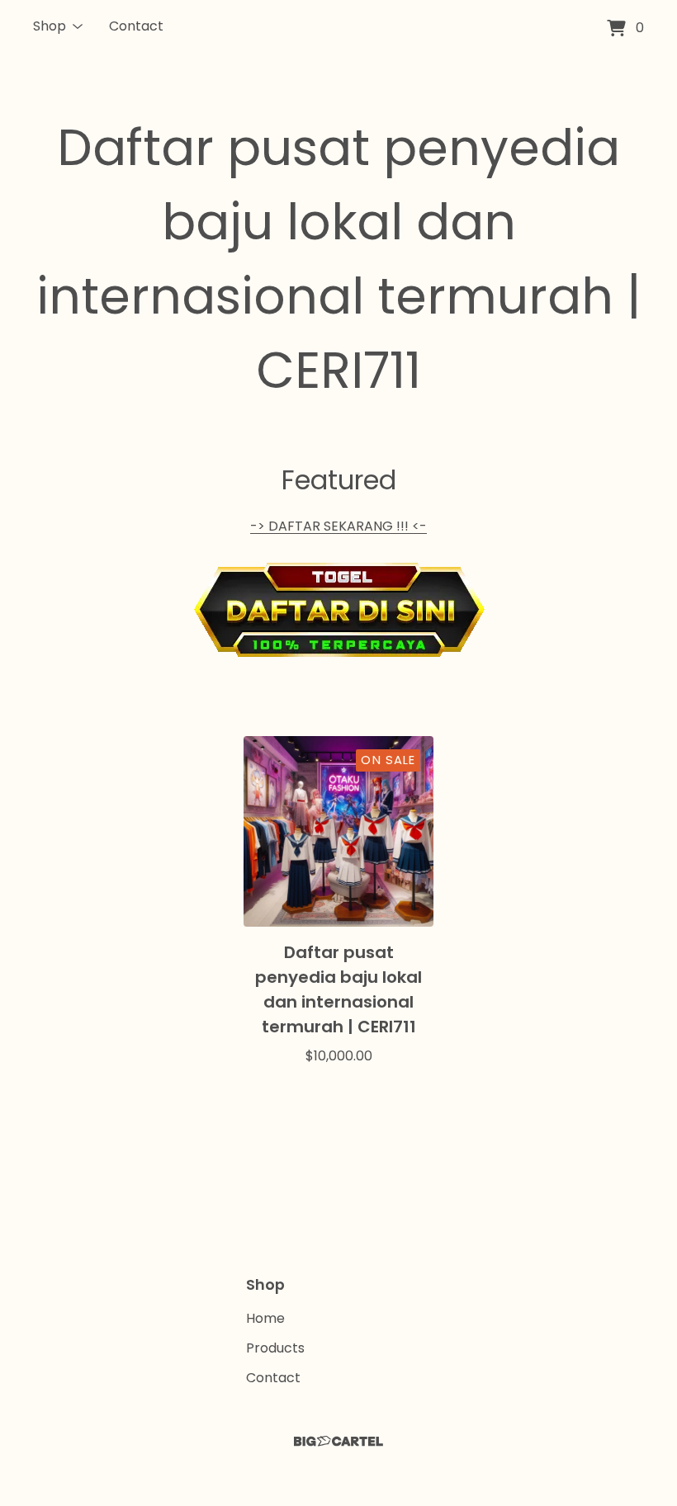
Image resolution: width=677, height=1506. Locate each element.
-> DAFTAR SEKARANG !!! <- (338, 526)
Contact (136, 26)
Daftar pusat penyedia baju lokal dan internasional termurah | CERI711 (338, 259)
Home (265, 1318)
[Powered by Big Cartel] (338, 1441)
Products (275, 1347)
